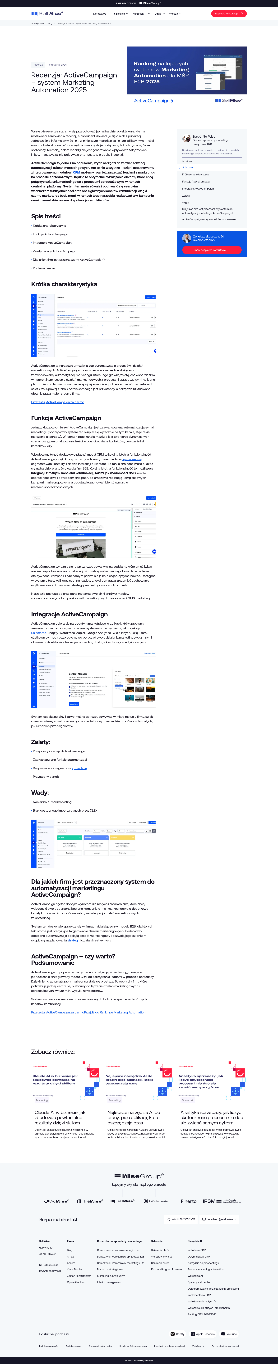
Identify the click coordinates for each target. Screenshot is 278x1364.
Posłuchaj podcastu (54, 1334)
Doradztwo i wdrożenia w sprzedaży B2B (120, 1256)
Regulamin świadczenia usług (133, 1346)
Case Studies (74, 1269)
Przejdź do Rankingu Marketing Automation (114, 1012)
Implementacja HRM (199, 1295)
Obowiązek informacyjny (100, 1346)
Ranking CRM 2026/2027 (202, 1314)
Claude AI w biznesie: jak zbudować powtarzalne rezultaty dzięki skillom (60, 1117)
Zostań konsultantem (79, 1275)
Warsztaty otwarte (161, 1256)
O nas (158, 13)
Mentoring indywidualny (111, 1275)
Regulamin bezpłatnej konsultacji (169, 1346)
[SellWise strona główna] (47, 14)
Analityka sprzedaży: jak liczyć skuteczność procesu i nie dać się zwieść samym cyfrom (212, 1117)
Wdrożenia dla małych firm (203, 1301)
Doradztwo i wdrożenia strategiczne (118, 1250)
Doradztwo (99, 13)
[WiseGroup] (139, 1176)
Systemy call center (199, 1282)
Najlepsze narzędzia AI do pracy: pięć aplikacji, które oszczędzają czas (133, 1117)
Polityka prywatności (48, 1346)
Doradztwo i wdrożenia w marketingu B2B (121, 1263)
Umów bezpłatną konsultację (209, 250)
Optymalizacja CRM (199, 1256)
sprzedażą (79, 768)
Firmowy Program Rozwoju (166, 1269)
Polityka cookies (73, 1346)
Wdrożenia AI (195, 1275)
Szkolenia (119, 13)
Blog (50, 23)
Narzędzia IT (140, 13)
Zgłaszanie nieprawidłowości (225, 1346)
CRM (76, 172)
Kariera (71, 1263)
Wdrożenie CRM (197, 1250)
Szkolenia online (160, 1263)
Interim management (109, 1282)
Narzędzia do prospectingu (203, 1263)
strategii (73, 940)
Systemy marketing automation (205, 1269)
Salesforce (38, 633)
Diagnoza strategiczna (110, 1269)
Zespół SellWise (204, 136)
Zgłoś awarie (198, 1346)
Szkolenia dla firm (161, 1250)
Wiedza (173, 13)
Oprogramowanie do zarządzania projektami (213, 1288)
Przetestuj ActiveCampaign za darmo (57, 402)
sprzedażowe (131, 459)
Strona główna (37, 23)
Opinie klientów (75, 1282)
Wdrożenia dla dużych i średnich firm (209, 1307)
